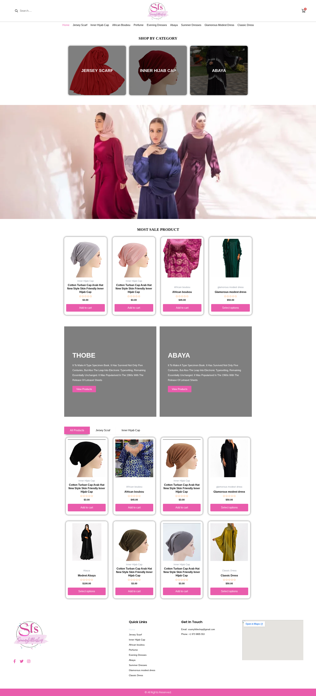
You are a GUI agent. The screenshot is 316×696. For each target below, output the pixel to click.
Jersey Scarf (80, 25)
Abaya (174, 25)
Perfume (139, 25)
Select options (230, 307)
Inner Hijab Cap (100, 25)
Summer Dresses (191, 25)
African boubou (121, 25)
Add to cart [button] (85, 307)
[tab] (77, 430)
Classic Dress (245, 25)
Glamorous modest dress (219, 25)
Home (65, 25)
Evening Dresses (157, 25)
